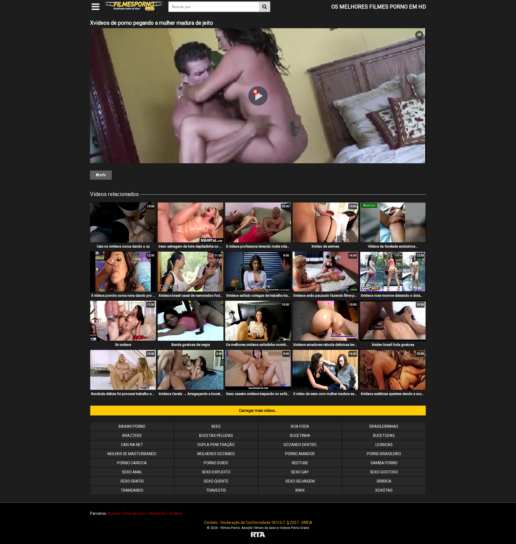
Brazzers (132, 435)
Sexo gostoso (384, 472)
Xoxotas (384, 490)
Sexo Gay (300, 472)
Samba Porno (384, 463)
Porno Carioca (132, 463)
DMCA (307, 522)
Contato (211, 522)
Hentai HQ (157, 513)
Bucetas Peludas (216, 435)
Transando (132, 490)
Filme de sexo (134, 513)
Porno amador (300, 454)
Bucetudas (384, 435)
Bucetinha (300, 435)
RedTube (300, 463)
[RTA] (258, 535)
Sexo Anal (132, 472)
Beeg (216, 426)
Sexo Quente (216, 481)
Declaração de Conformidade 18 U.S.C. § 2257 (260, 522)
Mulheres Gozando (216, 454)
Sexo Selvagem (300, 481)
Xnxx (300, 490)
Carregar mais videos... (258, 410)
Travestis (216, 490)
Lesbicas (384, 445)
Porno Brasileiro (384, 454)
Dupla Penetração (216, 445)
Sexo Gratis (132, 481)
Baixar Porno (132, 426)
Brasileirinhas (384, 426)
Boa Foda (300, 426)
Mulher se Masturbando (132, 454)
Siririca (384, 481)
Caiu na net (132, 445)
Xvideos (175, 513)
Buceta (114, 513)
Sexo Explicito (216, 472)
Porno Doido (216, 463)
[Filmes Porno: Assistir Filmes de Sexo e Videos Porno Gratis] (133, 9)
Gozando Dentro (300, 445)
